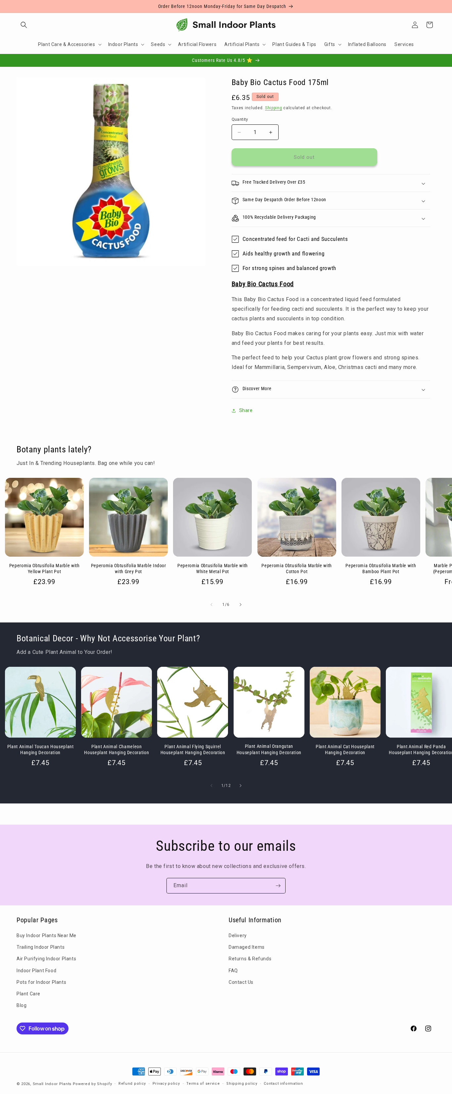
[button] (24, 25)
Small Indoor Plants (52, 1084)
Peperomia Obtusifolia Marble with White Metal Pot (212, 568)
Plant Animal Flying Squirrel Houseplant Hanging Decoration (192, 749)
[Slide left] (211, 604)
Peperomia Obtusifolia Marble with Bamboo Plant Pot (380, 568)
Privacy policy (166, 1083)
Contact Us (241, 982)
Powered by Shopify (92, 1084)
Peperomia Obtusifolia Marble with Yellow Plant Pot (44, 568)
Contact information (283, 1083)
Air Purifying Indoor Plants (46, 958)
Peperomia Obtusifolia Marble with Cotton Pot (296, 568)
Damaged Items (247, 947)
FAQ (233, 970)
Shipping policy (241, 1083)
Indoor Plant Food (36, 970)
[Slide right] (240, 604)
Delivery (238, 935)
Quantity (240, 119)
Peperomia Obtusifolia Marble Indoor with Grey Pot (128, 568)
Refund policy (132, 1083)
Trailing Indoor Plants (41, 947)
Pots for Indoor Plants (41, 982)
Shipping (273, 108)
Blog (21, 1005)
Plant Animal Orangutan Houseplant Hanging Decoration (269, 749)
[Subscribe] (278, 885)
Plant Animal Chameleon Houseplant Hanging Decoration (116, 749)
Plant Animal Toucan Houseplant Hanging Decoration (40, 749)
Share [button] (246, 410)
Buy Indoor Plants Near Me (46, 935)
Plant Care (28, 993)
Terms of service (203, 1083)
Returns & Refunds (250, 958)
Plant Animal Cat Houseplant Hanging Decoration (345, 749)
